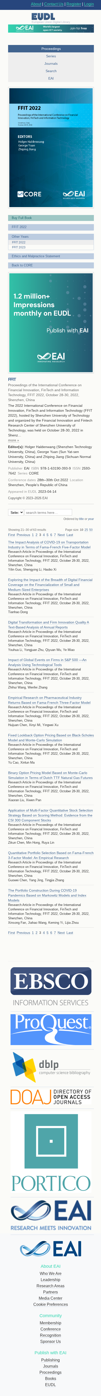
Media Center (50, 1298)
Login (89, 4)
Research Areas (50, 1286)
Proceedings (50, 1372)
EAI (51, 78)
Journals (50, 1366)
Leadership (50, 1280)
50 (91, 530)
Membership (50, 1323)
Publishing (50, 1360)
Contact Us (53, 4)
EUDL (50, 1385)
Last (69, 535)
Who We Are (51, 1273)
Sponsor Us (50, 1341)
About (36, 4)
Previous (23, 535)
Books (50, 1378)
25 (86, 530)
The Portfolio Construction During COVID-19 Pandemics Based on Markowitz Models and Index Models (47, 895)
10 (81, 530)
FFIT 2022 (19, 227)
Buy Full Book (22, 218)
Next (61, 535)
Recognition (50, 1335)
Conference (50, 1329)
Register (73, 4)
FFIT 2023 (18, 247)
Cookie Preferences (50, 1304)
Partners (50, 1292)
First (11, 535)
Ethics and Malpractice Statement (36, 256)
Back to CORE (22, 265)
